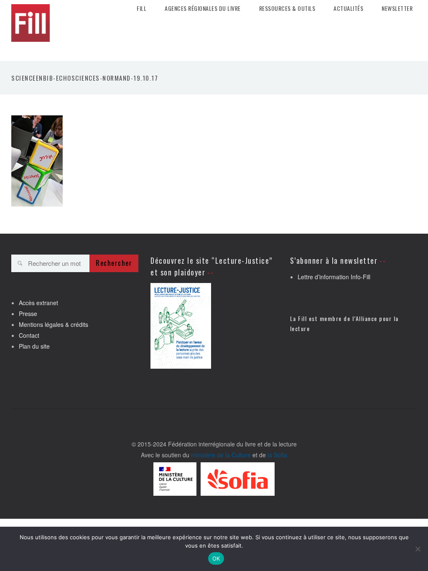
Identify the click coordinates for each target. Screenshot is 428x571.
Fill (141, 8)
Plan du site (34, 346)
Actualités (348, 8)
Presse (28, 313)
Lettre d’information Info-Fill (334, 277)
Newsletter (397, 8)
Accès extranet (38, 302)
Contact (29, 335)
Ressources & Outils (287, 8)
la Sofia (277, 455)
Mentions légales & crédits (53, 324)
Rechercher (114, 263)
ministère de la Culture (221, 455)
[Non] (417, 549)
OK (216, 558)
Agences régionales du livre (203, 8)
